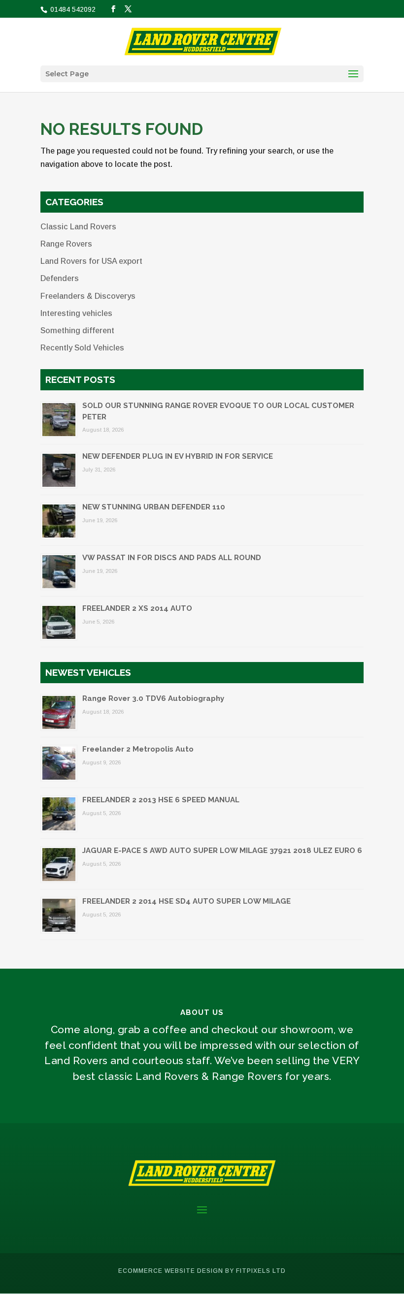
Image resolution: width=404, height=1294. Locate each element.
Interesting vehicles (76, 313)
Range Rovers (66, 244)
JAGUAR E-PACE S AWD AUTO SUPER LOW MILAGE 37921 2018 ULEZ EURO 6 (222, 850)
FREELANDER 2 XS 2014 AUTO (137, 608)
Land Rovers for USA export (91, 261)
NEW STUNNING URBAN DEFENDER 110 (153, 507)
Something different (77, 330)
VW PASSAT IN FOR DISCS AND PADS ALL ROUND (171, 557)
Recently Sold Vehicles (82, 348)
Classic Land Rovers (78, 226)
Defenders (59, 278)
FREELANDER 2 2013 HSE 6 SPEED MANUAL (160, 799)
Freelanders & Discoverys (87, 296)
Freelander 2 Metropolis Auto (138, 749)
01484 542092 (72, 9)
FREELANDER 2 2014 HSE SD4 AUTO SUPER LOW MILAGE (186, 901)
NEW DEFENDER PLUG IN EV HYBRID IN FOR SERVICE (177, 456)
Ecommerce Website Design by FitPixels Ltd (202, 1270)
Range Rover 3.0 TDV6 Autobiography (153, 698)
